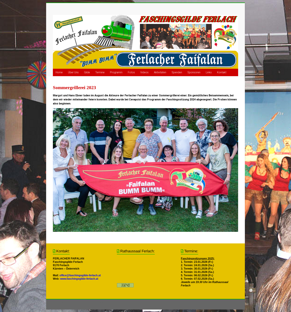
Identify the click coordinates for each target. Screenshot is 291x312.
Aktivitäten (160, 72)
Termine (100, 72)
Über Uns (73, 72)
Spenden (177, 72)
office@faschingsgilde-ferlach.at (80, 275)
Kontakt (221, 72)
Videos (144, 72)
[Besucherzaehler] (125, 284)
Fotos (131, 72)
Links (209, 72)
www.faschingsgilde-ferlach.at (79, 278)
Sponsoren (193, 72)
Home (59, 72)
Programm (116, 72)
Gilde (87, 72)
